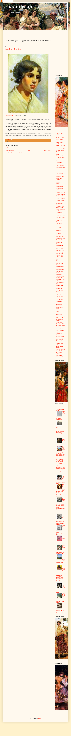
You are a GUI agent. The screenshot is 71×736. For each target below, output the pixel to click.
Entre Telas (58, 445)
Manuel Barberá (59, 301)
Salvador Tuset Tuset (60, 336)
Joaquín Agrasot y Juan (60, 238)
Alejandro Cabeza (59, 139)
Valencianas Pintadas (19, 6)
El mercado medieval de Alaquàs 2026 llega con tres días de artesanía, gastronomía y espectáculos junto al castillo (60, 431)
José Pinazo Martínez (60, 272)
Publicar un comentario (11, 147)
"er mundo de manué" (59, 512)
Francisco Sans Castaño (60, 209)
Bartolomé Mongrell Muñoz (60, 151)
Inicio (29, 150)
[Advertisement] (29, 34)
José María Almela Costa (59, 258)
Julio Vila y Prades (60, 288)
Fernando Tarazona (60, 191)
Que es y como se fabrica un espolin (59, 578)
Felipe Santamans (59, 186)
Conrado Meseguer (60, 162)
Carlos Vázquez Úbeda (60, 159)
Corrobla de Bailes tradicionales (60, 581)
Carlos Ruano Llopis (60, 155)
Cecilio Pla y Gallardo (60, 160)
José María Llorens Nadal (60, 261)
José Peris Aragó (59, 271)
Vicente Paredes (59, 355)
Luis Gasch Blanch (60, 298)
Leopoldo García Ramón (59, 291)
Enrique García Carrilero (63, 527)
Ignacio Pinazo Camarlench (59, 232)
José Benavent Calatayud (59, 243)
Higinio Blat (58, 230)
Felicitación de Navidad (63, 537)
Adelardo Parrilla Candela (59, 134)
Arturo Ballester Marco (60, 147)
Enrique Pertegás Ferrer (60, 602)
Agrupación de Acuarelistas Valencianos (59, 473)
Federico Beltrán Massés (59, 184)
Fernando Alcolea (60, 610)
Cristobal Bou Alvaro (60, 164)
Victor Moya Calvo (60, 356)
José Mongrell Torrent (60, 266)
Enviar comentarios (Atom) (16, 152)
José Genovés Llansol (60, 250)
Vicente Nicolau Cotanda (59, 353)
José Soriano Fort (59, 277)
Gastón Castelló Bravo (60, 215)
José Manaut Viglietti (60, 252)
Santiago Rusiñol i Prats (59, 341)
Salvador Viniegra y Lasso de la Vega (60, 338)
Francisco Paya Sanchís (60, 198)
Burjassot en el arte (60, 612)
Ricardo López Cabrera (60, 328)
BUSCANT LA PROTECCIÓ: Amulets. (63, 596)
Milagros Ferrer (59, 314)
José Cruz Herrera (59, 248)
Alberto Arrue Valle (60, 137)
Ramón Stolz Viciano (60, 325)
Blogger (39, 718)
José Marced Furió (59, 253)
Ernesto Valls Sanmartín (58, 181)
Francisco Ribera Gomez (59, 204)
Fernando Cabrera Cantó (59, 188)
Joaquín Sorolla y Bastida (59, 240)
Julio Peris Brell (59, 287)
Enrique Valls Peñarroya (59, 179)
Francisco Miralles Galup (59, 196)
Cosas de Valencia (60, 464)
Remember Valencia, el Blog (60, 482)
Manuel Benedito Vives (60, 303)
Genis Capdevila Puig (60, 219)
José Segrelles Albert (60, 276)
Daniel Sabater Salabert (60, 167)
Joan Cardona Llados (60, 236)
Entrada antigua (47, 150)
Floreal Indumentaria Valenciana (59, 533)
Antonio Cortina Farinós (59, 143)
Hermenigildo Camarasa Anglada (59, 228)
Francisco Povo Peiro (60, 202)
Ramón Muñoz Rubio (60, 323)
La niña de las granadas (63, 547)
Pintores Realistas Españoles (60, 524)
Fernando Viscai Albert (60, 192)
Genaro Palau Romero (60, 217)
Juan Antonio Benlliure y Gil (60, 280)
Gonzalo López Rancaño (59, 225)
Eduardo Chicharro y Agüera (60, 169)
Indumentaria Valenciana (59, 575)
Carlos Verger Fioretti (60, 157)
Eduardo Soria (59, 171)
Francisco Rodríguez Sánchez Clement (60, 207)
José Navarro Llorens (60, 268)
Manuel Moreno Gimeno (59, 305)
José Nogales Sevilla (60, 269)
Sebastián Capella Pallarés (59, 344)
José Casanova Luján (60, 247)
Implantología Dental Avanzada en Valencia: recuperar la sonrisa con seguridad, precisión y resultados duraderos (60, 467)
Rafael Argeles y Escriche (59, 320)
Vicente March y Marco (60, 350)
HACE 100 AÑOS (63, 412)
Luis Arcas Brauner (60, 293)
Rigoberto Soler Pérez (60, 332)
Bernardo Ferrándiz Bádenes (60, 153)
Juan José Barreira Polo (60, 282)
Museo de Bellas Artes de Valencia (60, 563)
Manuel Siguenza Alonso (59, 308)
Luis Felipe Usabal (60, 296)
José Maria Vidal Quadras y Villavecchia (60, 255)
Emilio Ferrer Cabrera (60, 175)
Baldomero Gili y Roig (60, 148)
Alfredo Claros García (60, 141)
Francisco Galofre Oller (13, 49)
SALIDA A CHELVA (63, 476)
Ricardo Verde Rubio (60, 330)
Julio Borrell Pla (59, 285)
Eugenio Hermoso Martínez (60, 543)
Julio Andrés (58, 283)
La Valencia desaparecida (59, 419)
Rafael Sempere (59, 322)
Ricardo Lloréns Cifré (60, 327)
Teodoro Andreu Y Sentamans (60, 347)
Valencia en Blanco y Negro (60, 409)
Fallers (57, 507)
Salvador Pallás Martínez (59, 334)
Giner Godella (59, 223)
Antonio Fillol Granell (60, 145)
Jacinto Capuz (59, 235)
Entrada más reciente (10, 150)
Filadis (57, 592)
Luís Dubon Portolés (60, 299)
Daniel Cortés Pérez (60, 165)
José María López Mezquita (59, 264)
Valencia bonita (59, 427)
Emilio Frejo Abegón (60, 176)
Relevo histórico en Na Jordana (60, 509)
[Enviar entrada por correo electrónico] (11, 139)
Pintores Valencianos (60, 437)
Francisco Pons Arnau (60, 200)
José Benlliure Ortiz (60, 245)
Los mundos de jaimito (59, 495)
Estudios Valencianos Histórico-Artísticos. (60, 553)
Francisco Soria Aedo (60, 210)
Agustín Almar (59, 136)
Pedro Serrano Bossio (60, 317)
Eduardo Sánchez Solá (60, 173)
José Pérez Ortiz (59, 274)
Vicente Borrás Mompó (60, 349)
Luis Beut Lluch (59, 294)
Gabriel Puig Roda (59, 214)
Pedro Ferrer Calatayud (60, 316)
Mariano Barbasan (59, 313)
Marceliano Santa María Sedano (60, 310)
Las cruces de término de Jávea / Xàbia (63, 557)
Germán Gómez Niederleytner (59, 221)
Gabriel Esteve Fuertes (60, 212)
